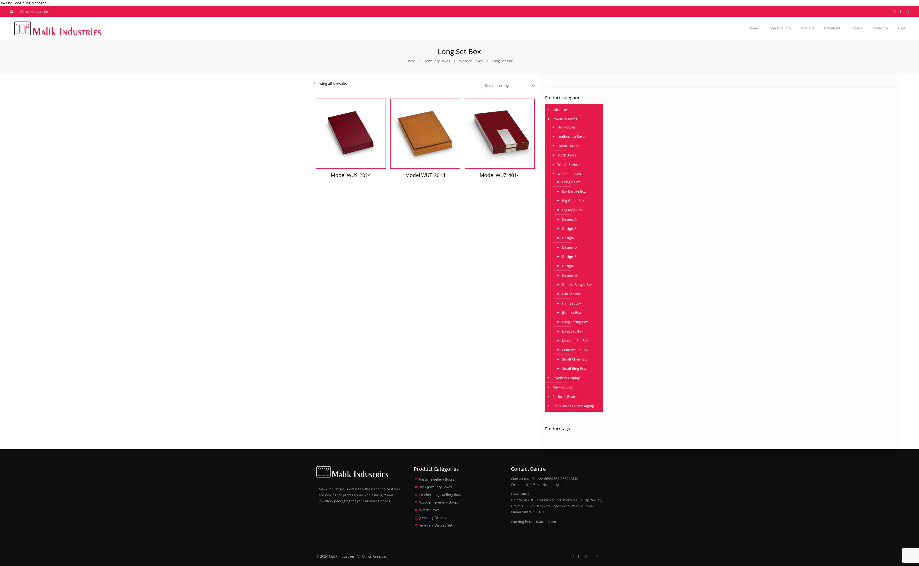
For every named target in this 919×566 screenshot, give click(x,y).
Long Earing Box (575, 322)
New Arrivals (563, 387)
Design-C (569, 238)
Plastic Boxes (567, 146)
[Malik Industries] (57, 28)
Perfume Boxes (565, 396)
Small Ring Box (574, 368)
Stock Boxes (566, 155)
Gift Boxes (561, 109)
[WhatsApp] (894, 11)
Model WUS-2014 (351, 175)
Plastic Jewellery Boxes (436, 479)
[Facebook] (900, 11)
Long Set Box (572, 331)
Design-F (569, 266)
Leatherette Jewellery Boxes (441, 494)
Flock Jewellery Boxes (435, 487)
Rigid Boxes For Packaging (573, 406)
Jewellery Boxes (437, 61)
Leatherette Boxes (571, 136)
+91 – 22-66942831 (545, 478)
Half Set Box (571, 303)
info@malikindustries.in (33, 11)
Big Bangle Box (574, 191)
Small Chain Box (575, 359)
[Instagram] (907, 11)
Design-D (569, 247)
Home (411, 61)
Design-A (569, 219)
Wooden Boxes (471, 61)
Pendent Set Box (575, 350)
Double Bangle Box (577, 284)
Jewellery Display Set (435, 525)
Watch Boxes (567, 164)
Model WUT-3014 (425, 175)
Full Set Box (571, 294)
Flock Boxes (566, 127)
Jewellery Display (566, 378)
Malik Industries (342, 556)
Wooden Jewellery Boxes (438, 502)
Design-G (569, 275)
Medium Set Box (575, 340)
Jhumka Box (571, 312)
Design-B (569, 228)
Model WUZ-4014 (500, 175)
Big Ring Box (572, 210)
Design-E (569, 256)
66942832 (570, 478)
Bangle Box (571, 182)
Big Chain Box (573, 200)
